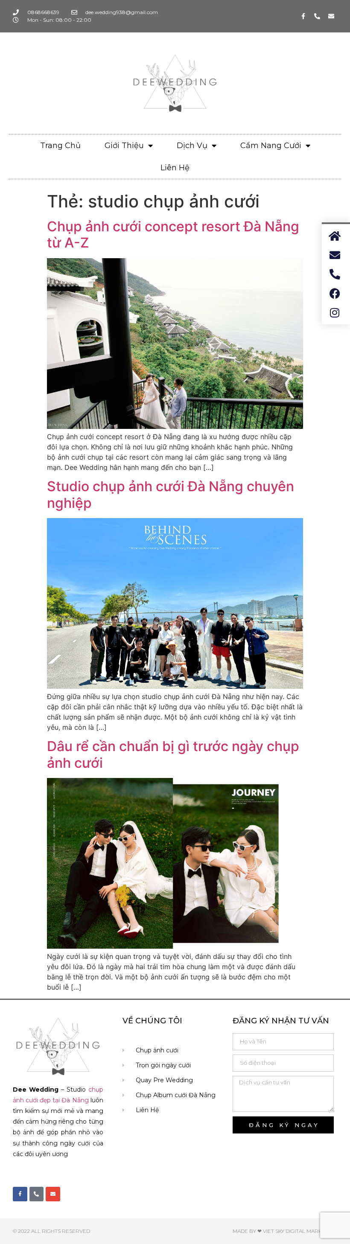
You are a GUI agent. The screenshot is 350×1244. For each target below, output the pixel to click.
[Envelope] (331, 16)
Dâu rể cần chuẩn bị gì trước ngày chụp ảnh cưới (173, 754)
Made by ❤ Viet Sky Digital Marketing (285, 1231)
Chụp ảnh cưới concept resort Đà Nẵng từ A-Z (173, 234)
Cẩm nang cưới (270, 145)
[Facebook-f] (303, 16)
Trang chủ (60, 145)
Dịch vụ (192, 145)
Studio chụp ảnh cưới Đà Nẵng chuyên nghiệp (170, 494)
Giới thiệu (124, 145)
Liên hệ (175, 167)
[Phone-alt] (317, 16)
